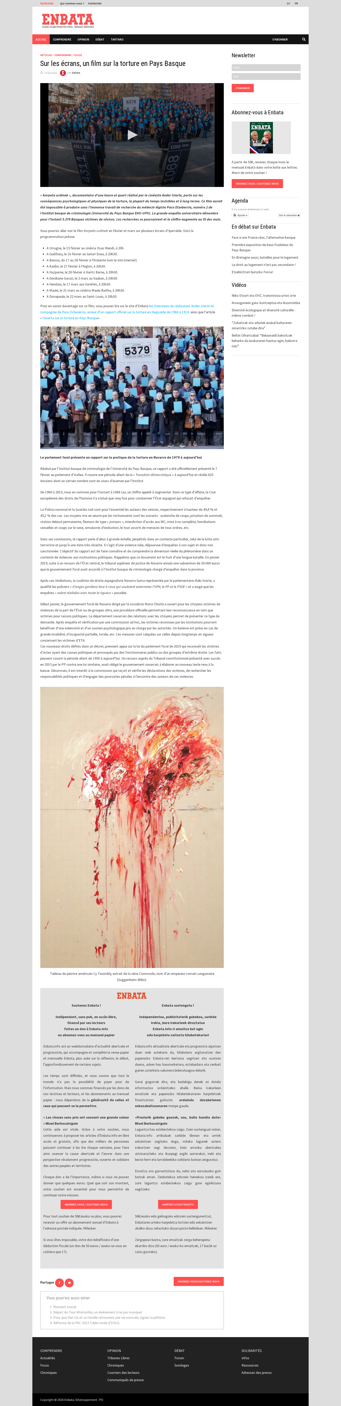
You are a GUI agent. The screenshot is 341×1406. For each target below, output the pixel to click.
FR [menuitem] (296, 3)
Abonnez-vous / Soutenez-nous (86, 1204)
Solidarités (95, 3)
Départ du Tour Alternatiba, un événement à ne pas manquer (97, 1312)
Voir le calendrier (288, 215)
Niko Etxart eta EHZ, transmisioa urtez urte (264, 295)
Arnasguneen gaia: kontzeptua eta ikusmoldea (266, 302)
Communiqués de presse (125, 1380)
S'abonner (280, 39)
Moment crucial (64, 1307)
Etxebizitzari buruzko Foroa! (252, 272)
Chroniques (48, 1372)
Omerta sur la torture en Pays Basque (70, 318)
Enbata (76, 73)
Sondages (181, 1365)
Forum (179, 1358)
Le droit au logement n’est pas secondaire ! (264, 264)
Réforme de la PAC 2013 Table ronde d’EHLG (86, 1323)
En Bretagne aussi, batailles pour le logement (265, 257)
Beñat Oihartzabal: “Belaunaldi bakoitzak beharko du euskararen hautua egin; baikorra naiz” (264, 340)
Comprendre (62, 39)
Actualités (47, 1358)
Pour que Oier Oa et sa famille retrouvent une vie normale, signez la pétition (109, 1317)
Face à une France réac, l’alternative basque (263, 237)
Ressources (250, 1365)
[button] (240, 215)
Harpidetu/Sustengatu (178, 1204)
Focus (78, 55)
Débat (100, 39)
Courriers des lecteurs (123, 1372)
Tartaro (117, 39)
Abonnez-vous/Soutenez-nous (199, 1281)
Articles (46, 55)
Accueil (41, 39)
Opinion (83, 39)
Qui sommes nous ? (72, 3)
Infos (245, 1358)
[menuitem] (289, 3)
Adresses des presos (257, 1372)
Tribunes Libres (118, 1358)
